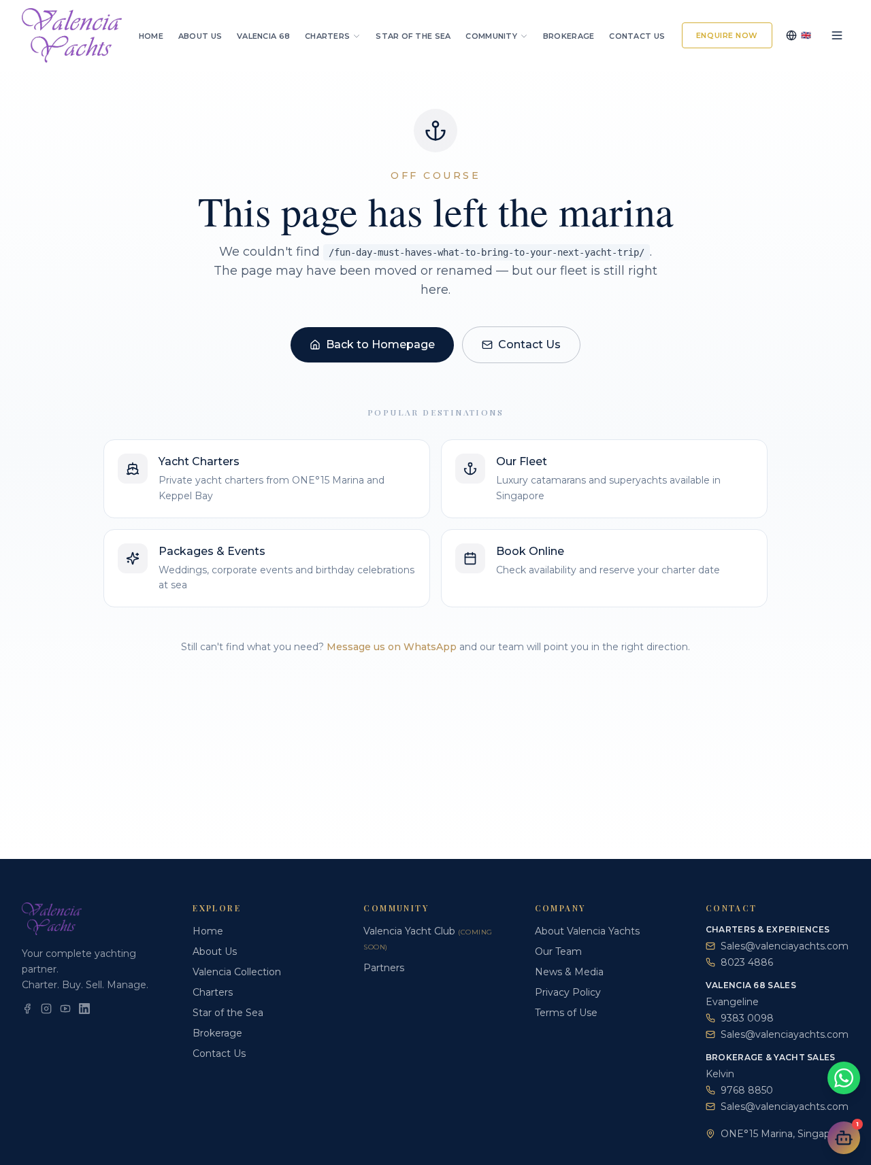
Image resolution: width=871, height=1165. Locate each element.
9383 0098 (747, 1018)
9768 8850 (747, 1090)
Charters (327, 36)
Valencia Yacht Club (428, 938)
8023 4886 (747, 962)
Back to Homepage (380, 344)
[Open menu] (837, 35)
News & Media (569, 972)
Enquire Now (727, 35)
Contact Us (637, 36)
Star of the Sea (413, 36)
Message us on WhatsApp (392, 647)
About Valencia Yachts (587, 931)
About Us (200, 36)
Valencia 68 (263, 36)
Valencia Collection (237, 972)
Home (151, 36)
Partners (383, 968)
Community (490, 36)
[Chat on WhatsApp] (843, 1078)
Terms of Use (566, 1013)
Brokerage (568, 36)
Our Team (558, 951)
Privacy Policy (568, 992)
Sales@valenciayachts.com (785, 946)
